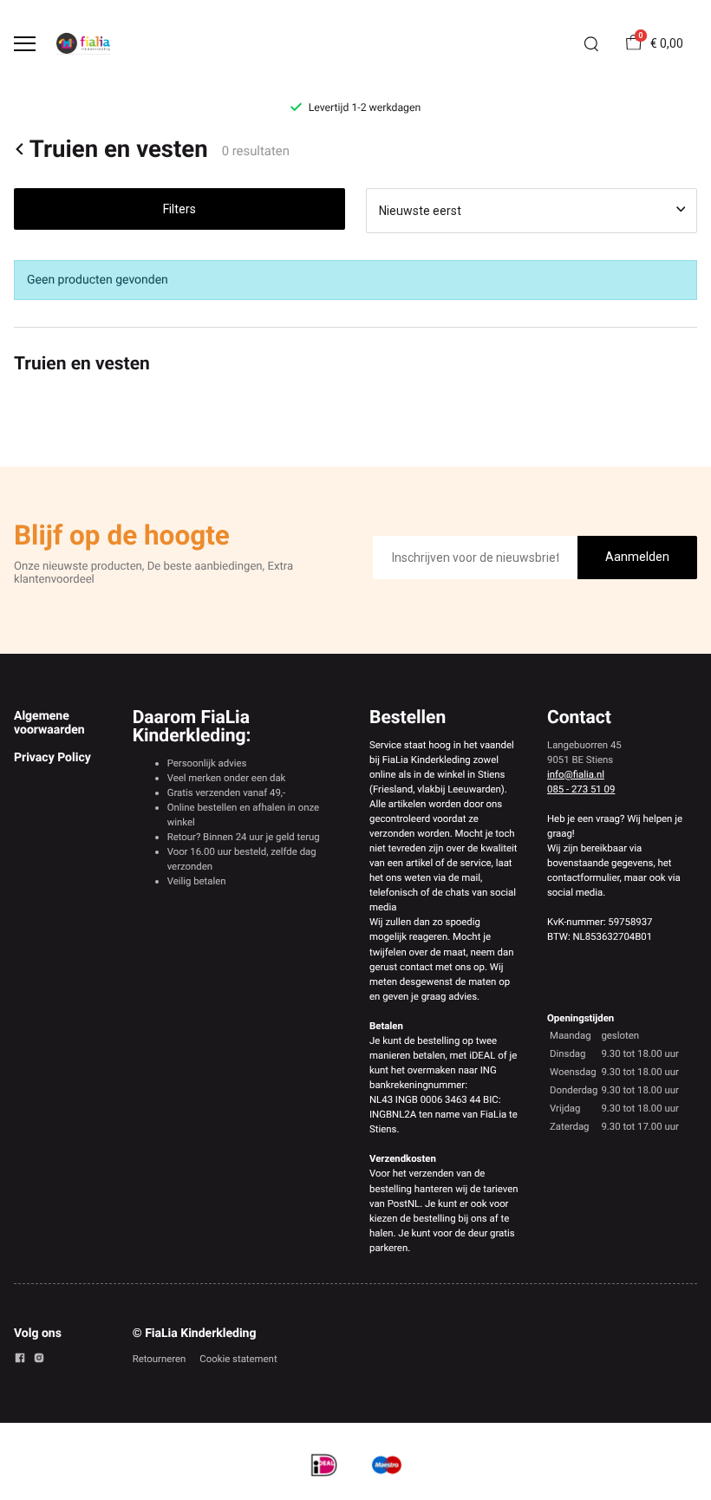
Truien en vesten (118, 149)
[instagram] (39, 1360)
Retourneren (159, 1359)
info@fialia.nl (575, 774)
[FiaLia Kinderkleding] (83, 43)
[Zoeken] (591, 44)
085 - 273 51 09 (581, 789)
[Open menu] (25, 43)
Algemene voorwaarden (49, 723)
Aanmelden (637, 557)
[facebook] (20, 1360)
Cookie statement (238, 1359)
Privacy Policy (52, 758)
